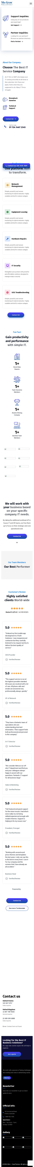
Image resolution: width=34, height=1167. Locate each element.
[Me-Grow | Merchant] (6, 3)
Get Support (15, 25)
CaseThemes (16, 1164)
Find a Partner (16, 41)
